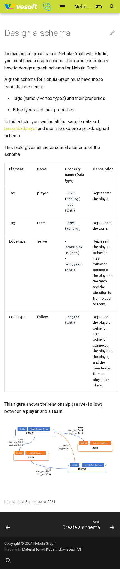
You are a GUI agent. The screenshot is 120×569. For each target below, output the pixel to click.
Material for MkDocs (38, 549)
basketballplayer (20, 128)
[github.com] (7, 560)
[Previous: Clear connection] (16, 524)
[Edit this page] (112, 33)
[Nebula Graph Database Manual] (28, 6)
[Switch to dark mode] (98, 6)
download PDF (70, 549)
